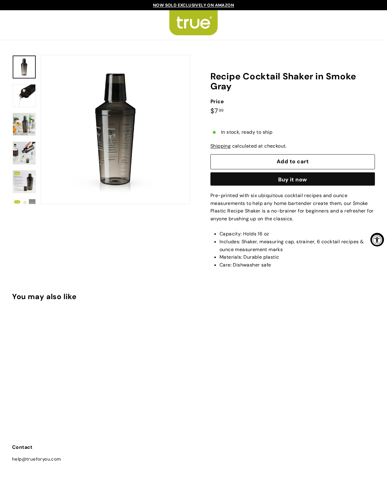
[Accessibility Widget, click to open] (377, 239)
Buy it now (292, 179)
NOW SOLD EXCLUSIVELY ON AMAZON (193, 5)
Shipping (220, 146)
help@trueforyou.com (36, 459)
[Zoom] (115, 129)
